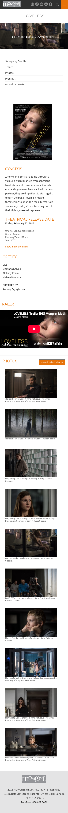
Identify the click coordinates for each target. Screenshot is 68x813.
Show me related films (16, 246)
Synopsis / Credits (15, 61)
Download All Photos (52, 362)
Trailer (9, 67)
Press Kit (10, 78)
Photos (9, 72)
